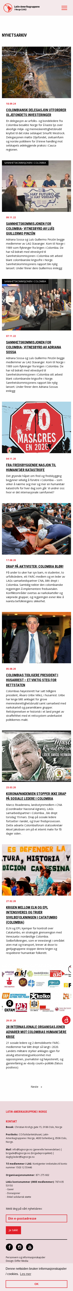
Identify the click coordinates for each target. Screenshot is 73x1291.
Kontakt (11, 1121)
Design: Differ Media (17, 1261)
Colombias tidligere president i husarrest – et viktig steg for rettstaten (32, 680)
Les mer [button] (25, 1274)
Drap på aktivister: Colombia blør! (34, 566)
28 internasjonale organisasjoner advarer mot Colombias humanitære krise (36, 1032)
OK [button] (36, 1284)
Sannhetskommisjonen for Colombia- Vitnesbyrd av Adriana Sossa (33, 347)
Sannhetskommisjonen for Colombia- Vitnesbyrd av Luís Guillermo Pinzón (30, 228)
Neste (37, 1087)
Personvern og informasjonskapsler (25, 1257)
